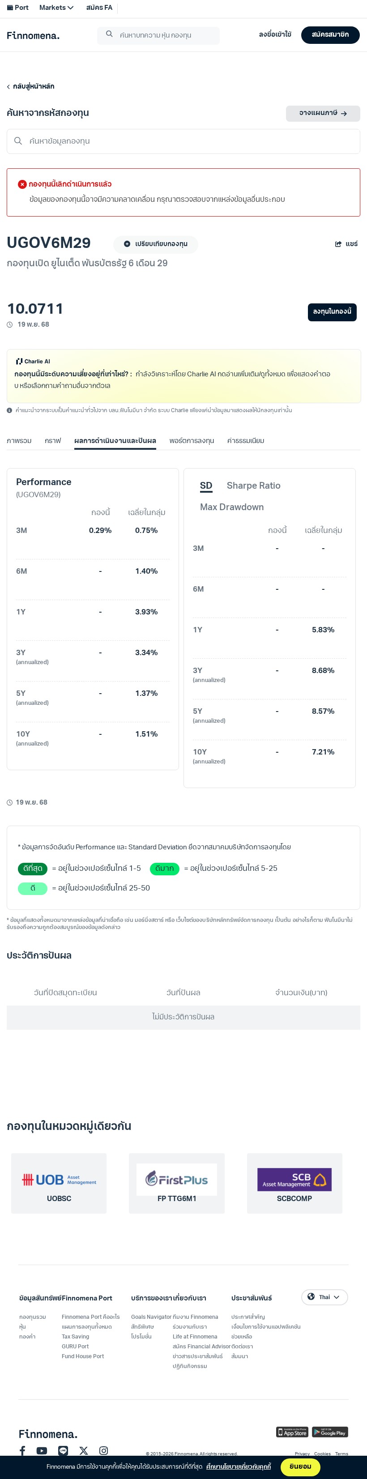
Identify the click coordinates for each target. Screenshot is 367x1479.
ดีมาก (164, 869)
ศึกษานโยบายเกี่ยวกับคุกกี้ (238, 1467)
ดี (32, 888)
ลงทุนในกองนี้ (332, 312)
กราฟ (53, 441)
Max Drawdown (232, 507)
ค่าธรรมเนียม (245, 441)
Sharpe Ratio (254, 486)
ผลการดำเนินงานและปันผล (115, 441)
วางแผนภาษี (318, 113)
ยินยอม (301, 1467)
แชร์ (352, 244)
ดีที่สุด (33, 869)
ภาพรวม (19, 441)
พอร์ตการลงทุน (192, 441)
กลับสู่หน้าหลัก (32, 87)
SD (206, 486)
